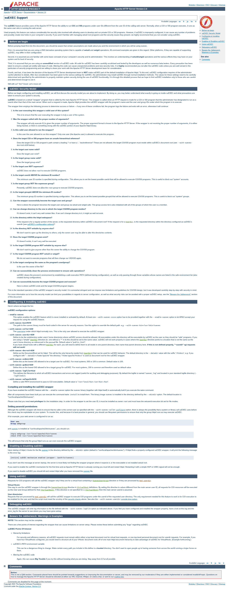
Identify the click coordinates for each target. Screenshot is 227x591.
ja (187, 21)
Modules (192, 5)
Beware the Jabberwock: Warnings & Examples (211, 51)
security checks (74, 499)
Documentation (29, 12)
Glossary (214, 5)
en (179, 21)
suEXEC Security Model (211, 33)
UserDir (129, 222)
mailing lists (119, 577)
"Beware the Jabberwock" (180, 294)
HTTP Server (17, 12)
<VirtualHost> (47, 490)
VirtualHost (83, 487)
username (21, 331)
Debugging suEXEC (209, 47)
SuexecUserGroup (101, 481)
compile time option (129, 499)
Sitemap (222, 5)
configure (120, 410)
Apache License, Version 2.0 (30, 586)
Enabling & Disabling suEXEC (213, 41)
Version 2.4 (41, 12)
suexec (15, 429)
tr (196, 21)
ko (191, 21)
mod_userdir (145, 481)
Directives (200, 5)
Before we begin (208, 30)
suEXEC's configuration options (40, 224)
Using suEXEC (207, 44)
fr (184, 21)
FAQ (207, 5)
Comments (206, 59)
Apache (7, 12)
